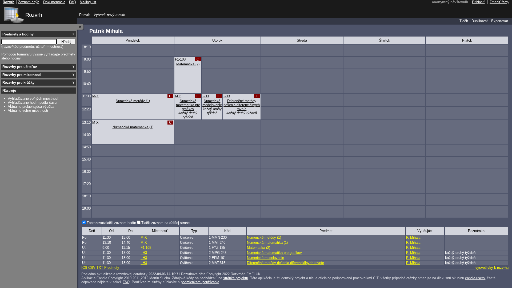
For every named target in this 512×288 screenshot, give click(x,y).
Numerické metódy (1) (133, 101)
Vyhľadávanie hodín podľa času (32, 103)
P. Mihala (413, 237)
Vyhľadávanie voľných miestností (33, 99)
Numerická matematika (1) (133, 127)
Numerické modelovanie (212, 103)
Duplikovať (479, 21)
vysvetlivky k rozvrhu (492, 268)
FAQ (126, 282)
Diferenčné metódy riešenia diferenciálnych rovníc (241, 105)
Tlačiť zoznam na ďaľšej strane (165, 223)
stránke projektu (235, 278)
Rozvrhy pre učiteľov (19, 67)
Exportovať (499, 21)
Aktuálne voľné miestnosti (28, 111)
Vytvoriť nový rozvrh (109, 15)
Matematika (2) (187, 64)
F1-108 (180, 59)
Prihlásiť (478, 2)
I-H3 (178, 96)
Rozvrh (33, 15)
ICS (84, 268)
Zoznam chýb (28, 2)
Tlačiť (463, 21)
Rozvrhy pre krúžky (18, 83)
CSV (91, 268)
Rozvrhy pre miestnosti (21, 75)
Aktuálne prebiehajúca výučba (31, 107)
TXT (100, 268)
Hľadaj (66, 42)
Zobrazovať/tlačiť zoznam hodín (111, 223)
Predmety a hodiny (18, 34)
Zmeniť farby (499, 2)
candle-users (475, 278)
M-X (95, 96)
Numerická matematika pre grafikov (188, 105)
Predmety (111, 268)
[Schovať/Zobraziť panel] (80, 27)
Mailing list (88, 2)
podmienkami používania (200, 282)
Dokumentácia (54, 2)
